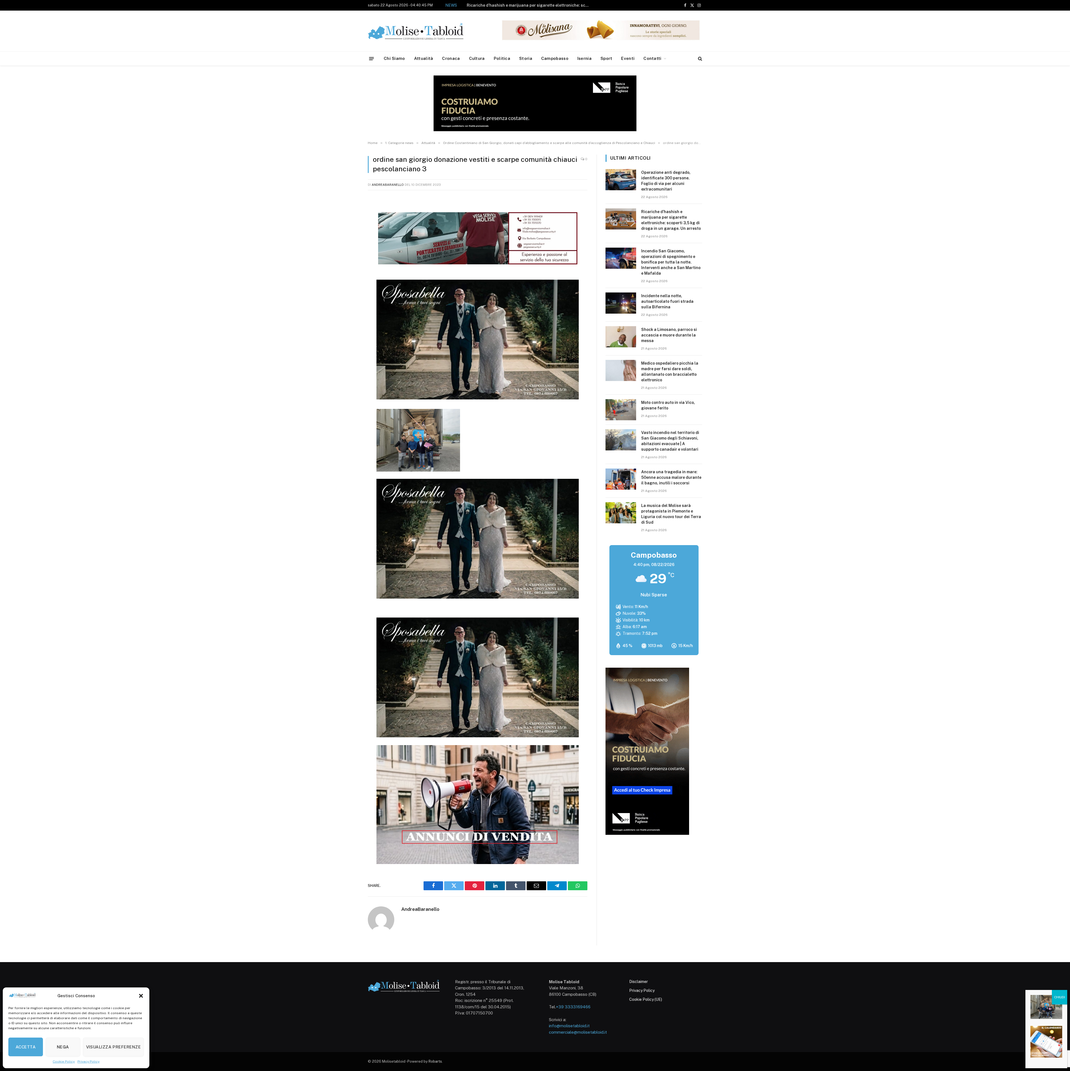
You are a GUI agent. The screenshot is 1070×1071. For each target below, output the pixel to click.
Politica (502, 58)
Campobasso (554, 58)
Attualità (423, 58)
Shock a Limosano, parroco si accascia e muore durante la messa (669, 335)
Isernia (584, 58)
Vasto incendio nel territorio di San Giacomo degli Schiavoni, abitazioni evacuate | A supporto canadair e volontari (670, 441)
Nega (63, 1047)
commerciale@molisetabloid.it (578, 1032)
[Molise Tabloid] (423, 31)
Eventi (627, 58)
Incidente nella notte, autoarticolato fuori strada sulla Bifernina (667, 301)
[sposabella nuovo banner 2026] (477, 398)
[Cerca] (699, 58)
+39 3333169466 (573, 1006)
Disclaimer (638, 981)
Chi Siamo (394, 58)
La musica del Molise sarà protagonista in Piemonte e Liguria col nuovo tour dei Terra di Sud (671, 513)
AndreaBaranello (388, 184)
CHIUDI (1059, 997)
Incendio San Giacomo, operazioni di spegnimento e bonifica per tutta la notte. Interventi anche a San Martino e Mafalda (508, 8)
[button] (141, 996)
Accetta (26, 1047)
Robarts (435, 1061)
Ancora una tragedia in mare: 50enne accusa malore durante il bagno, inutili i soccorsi (671, 477)
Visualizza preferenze (113, 1047)
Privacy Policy (88, 1061)
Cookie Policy (64, 1061)
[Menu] (371, 58)
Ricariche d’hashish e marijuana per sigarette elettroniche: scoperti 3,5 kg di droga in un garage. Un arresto (671, 220)
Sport (606, 58)
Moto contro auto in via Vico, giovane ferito (668, 405)
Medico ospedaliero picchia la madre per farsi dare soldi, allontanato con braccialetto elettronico (669, 371)
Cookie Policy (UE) (645, 999)
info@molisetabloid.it (569, 1025)
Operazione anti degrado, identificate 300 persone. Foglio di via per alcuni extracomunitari (665, 180)
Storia (525, 58)
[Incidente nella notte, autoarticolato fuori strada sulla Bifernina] (620, 303)
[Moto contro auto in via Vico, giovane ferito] (620, 409)
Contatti (652, 58)
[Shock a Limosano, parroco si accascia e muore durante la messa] (620, 336)
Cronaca (451, 58)
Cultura (477, 58)
